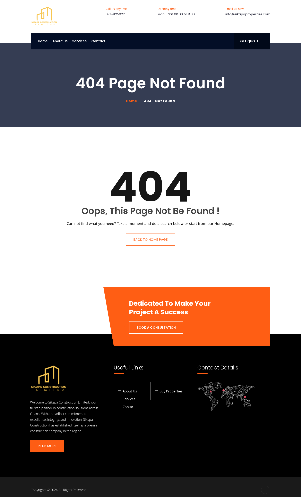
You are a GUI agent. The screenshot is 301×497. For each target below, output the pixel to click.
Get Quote (249, 41)
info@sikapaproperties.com (247, 14)
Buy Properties (171, 391)
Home (43, 41)
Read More (47, 446)
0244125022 (115, 14)
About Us (60, 41)
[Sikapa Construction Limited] (44, 16)
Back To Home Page (150, 239)
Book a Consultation (156, 327)
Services (79, 41)
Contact (98, 41)
